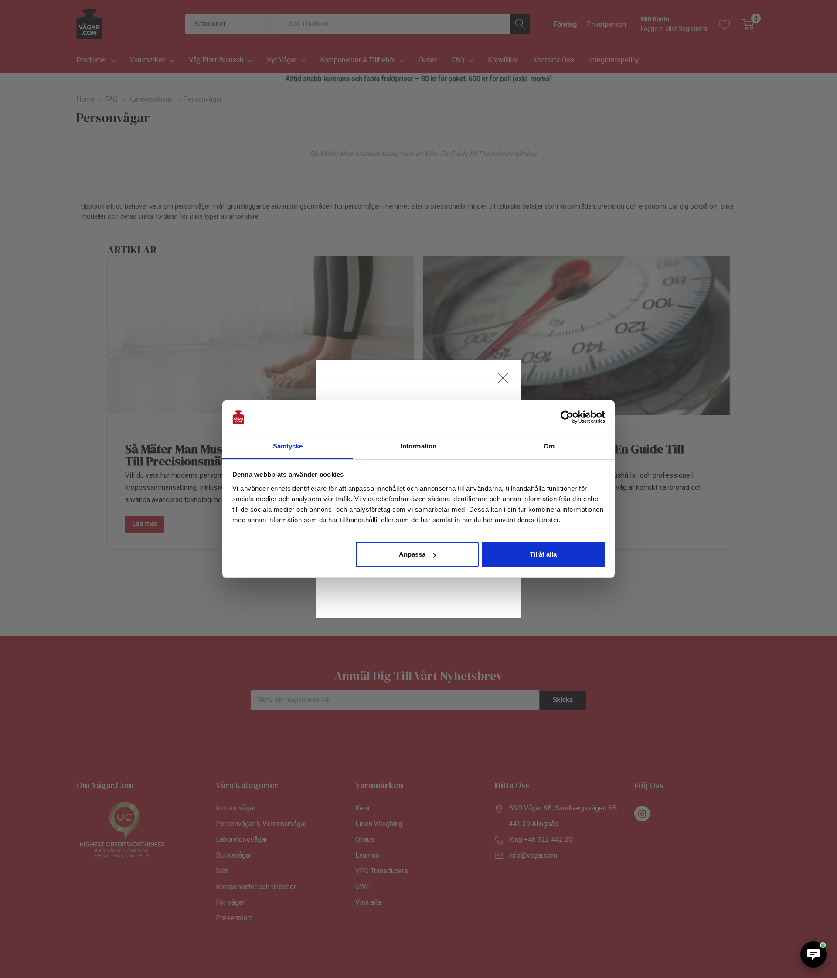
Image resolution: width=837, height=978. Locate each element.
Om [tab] (549, 446)
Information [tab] (418, 446)
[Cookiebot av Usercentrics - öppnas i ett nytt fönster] (567, 417)
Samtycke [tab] (288, 446)
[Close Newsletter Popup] (503, 378)
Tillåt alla (543, 554)
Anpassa (412, 554)
